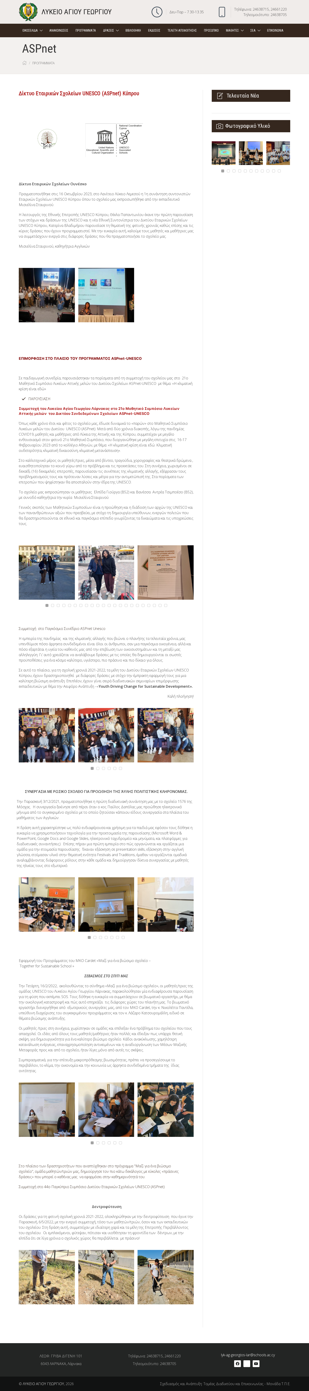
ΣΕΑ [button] (253, 30)
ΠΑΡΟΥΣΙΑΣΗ (39, 398)
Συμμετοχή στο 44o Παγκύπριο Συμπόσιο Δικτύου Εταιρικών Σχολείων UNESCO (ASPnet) (92, 1186)
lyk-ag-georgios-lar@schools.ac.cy (248, 1354)
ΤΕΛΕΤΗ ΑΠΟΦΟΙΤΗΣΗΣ (182, 30)
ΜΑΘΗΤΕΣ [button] (232, 30)
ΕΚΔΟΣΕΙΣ (154, 30)
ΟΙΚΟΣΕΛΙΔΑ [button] (30, 30)
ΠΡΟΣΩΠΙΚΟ (211, 30)
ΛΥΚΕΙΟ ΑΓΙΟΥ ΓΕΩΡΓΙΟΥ (43, 1383)
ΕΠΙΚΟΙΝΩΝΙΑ (275, 30)
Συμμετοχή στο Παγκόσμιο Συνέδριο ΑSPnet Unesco (62, 628)
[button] (293, 30)
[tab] (46, 605)
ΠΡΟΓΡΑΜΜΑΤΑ (86, 30)
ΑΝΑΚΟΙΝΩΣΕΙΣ (58, 30)
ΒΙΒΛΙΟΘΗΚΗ (133, 30)
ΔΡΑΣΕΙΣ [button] (108, 30)
